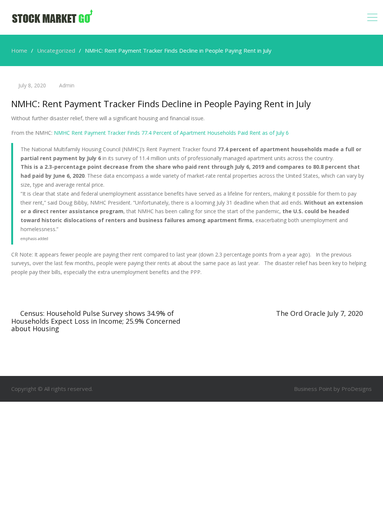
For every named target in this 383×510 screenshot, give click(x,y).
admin (66, 85)
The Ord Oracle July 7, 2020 (319, 313)
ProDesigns (356, 388)
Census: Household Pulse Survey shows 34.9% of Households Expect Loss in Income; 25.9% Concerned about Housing (95, 321)
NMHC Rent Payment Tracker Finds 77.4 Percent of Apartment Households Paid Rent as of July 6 (171, 132)
